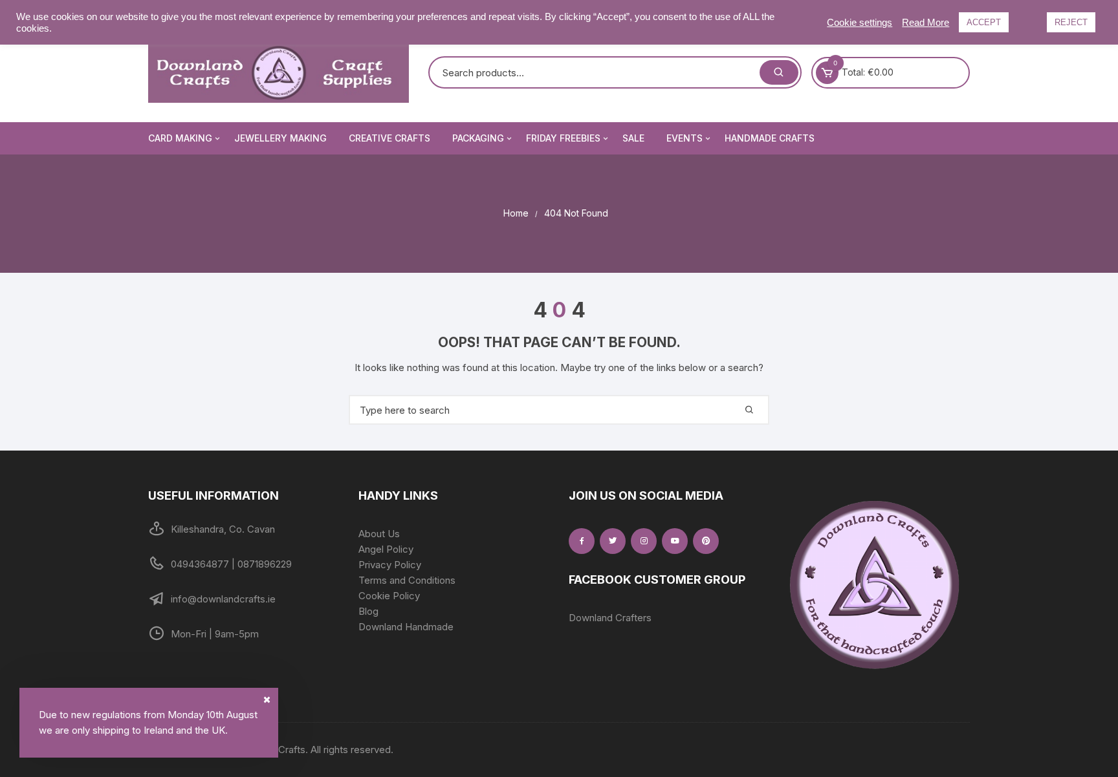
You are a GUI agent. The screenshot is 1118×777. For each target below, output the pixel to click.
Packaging (478, 138)
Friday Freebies (563, 138)
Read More (925, 22)
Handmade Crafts (770, 138)
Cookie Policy (389, 596)
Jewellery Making (280, 138)
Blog (368, 611)
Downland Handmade (406, 627)
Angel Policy (385, 549)
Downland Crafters (610, 618)
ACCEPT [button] (984, 22)
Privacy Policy (389, 565)
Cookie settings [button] (859, 22)
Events (684, 138)
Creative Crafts (389, 138)
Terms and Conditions (406, 580)
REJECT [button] (1071, 22)
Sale (633, 138)
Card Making (180, 138)
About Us (379, 533)
